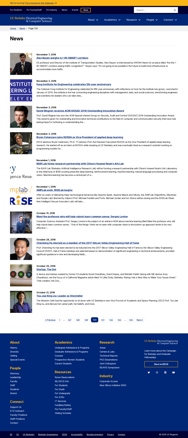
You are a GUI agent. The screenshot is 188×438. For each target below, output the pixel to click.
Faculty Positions (18, 414)
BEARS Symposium (109, 367)
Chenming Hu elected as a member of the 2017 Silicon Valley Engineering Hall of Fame (87, 243)
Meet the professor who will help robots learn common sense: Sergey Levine (82, 216)
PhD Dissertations (109, 359)
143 (131, 319)
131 (102, 319)
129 (86, 319)
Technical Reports (109, 355)
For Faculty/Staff (34, 10)
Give (85, 10)
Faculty (13, 381)
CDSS (64, 434)
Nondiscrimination (95, 434)
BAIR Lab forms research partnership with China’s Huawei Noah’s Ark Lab (80, 163)
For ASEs (59, 397)
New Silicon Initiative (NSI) (113, 385)
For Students (16, 10)
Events (75, 10)
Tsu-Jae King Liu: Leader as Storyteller (59, 295)
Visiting (13, 355)
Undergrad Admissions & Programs (72, 347)
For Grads (60, 389)
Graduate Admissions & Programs (71, 351)
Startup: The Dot (46, 269)
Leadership (15, 377)
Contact (14, 422)
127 (69, 319)
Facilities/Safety (63, 405)
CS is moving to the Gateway (39, 3)
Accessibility (77, 434)
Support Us (15, 407)
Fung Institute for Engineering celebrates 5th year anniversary (73, 84)
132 (111, 319)
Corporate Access (109, 381)
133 (119, 319)
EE (11, 434)
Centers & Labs (107, 351)
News (64, 10)
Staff (12, 385)
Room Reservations (64, 377)
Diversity (14, 351)
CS (17, 434)
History (13, 347)
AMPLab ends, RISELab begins (54, 190)
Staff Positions (17, 418)
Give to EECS (161, 364)
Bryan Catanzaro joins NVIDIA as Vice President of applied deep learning (79, 137)
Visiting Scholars (63, 413)
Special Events (17, 359)
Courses (59, 355)
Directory (14, 373)
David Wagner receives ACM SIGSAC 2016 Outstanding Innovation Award (80, 110)
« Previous (51, 319)
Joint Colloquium (108, 363)
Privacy (110, 434)
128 (78, 319)
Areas (103, 347)
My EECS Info (62, 381)
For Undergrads (62, 393)
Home (13, 28)
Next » (141, 319)
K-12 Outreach (17, 410)
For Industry (51, 10)
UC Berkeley (28, 434)
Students (14, 389)
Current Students (63, 363)
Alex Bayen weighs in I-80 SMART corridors (62, 57)
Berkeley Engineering (48, 434)
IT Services (60, 401)
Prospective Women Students (70, 359)
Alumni (13, 393)
